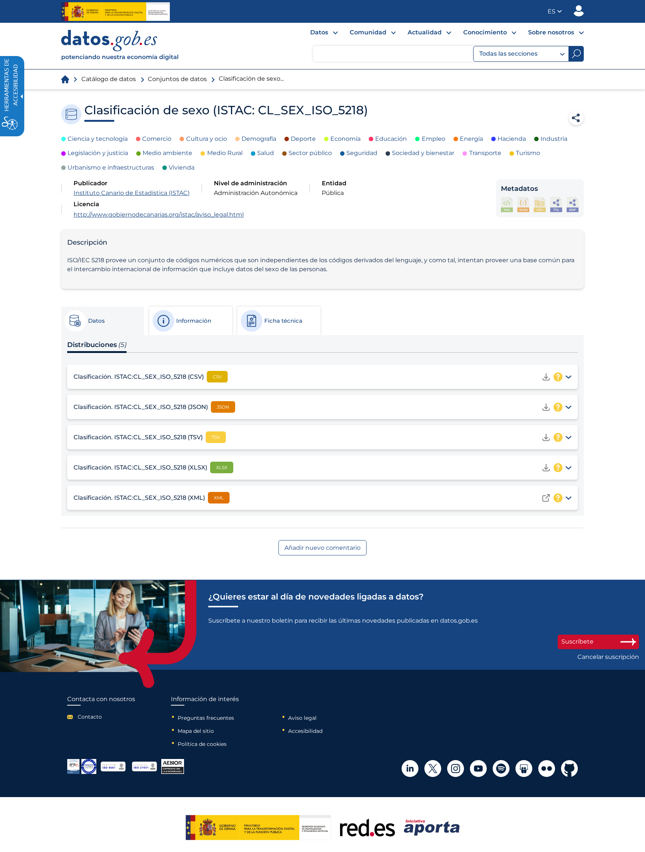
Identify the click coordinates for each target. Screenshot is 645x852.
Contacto (90, 716)
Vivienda (181, 167)
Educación (391, 138)
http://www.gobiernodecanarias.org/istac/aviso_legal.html (159, 214)
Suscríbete (577, 641)
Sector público (310, 153)
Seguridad (361, 153)
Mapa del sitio (196, 731)
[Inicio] (120, 46)
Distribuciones (97, 345)
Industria (553, 138)
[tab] (102, 321)
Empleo (433, 138)
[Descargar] (546, 376)
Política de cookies (202, 744)
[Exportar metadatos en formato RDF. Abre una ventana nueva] (573, 204)
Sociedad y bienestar (423, 153)
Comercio (156, 138)
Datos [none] (319, 32)
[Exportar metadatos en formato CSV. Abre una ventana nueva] (540, 204)
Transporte (485, 153)
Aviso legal (302, 718)
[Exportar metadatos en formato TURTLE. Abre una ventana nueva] (556, 204)
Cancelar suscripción (608, 657)
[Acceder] (546, 497)
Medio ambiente (167, 153)
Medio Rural (225, 153)
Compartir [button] (576, 117)
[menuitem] (318, 34)
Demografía (259, 138)
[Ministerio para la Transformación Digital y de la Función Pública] (115, 11)
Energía (471, 138)
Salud (265, 153)
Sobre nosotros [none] (551, 32)
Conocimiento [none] (485, 32)
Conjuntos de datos (177, 79)
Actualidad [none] (425, 32)
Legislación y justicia (98, 153)
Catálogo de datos (108, 79)
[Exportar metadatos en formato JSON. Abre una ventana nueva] (523, 204)
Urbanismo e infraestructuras (111, 167)
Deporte (303, 138)
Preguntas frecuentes (206, 718)
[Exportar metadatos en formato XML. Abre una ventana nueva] (507, 204)
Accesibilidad (305, 731)
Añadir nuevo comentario (322, 547)
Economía (345, 138)
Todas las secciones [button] (508, 53)
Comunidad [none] (368, 32)
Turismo (528, 153)
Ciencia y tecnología (98, 138)
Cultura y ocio (206, 138)
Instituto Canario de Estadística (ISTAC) (132, 192)
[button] (555, 11)
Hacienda (512, 138)
